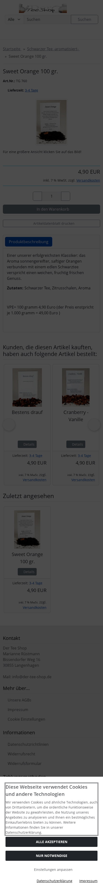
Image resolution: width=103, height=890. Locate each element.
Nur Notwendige (51, 855)
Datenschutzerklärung (54, 881)
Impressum (88, 881)
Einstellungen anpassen (53, 869)
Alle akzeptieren (51, 841)
